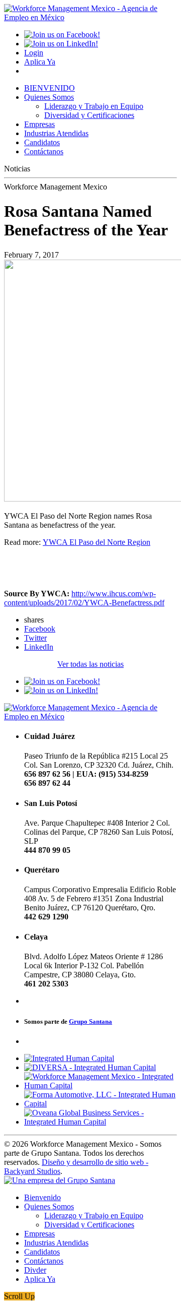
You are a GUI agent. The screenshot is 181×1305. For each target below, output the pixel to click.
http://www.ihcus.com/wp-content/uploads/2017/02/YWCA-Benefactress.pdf (84, 598)
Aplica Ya (39, 61)
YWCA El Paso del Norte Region (96, 542)
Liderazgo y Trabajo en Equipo (93, 106)
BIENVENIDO (49, 88)
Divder (35, 1270)
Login (33, 52)
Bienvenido (42, 1197)
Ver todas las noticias (90, 664)
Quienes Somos (49, 97)
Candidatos (42, 142)
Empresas (39, 124)
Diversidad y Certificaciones (89, 115)
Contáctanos (43, 151)
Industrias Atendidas (56, 133)
